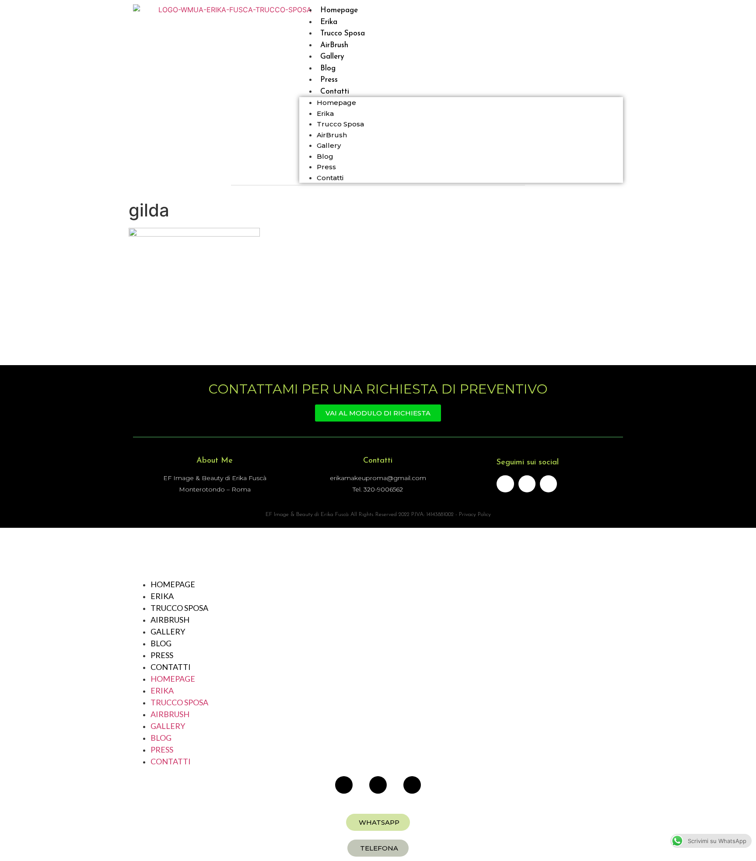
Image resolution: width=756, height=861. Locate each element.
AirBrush (332, 135)
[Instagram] (548, 483)
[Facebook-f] (505, 483)
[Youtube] (527, 483)
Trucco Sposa (340, 124)
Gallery (329, 145)
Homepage (336, 102)
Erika (325, 113)
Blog (325, 156)
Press (326, 167)
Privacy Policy (475, 514)
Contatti (334, 91)
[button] (378, 822)
